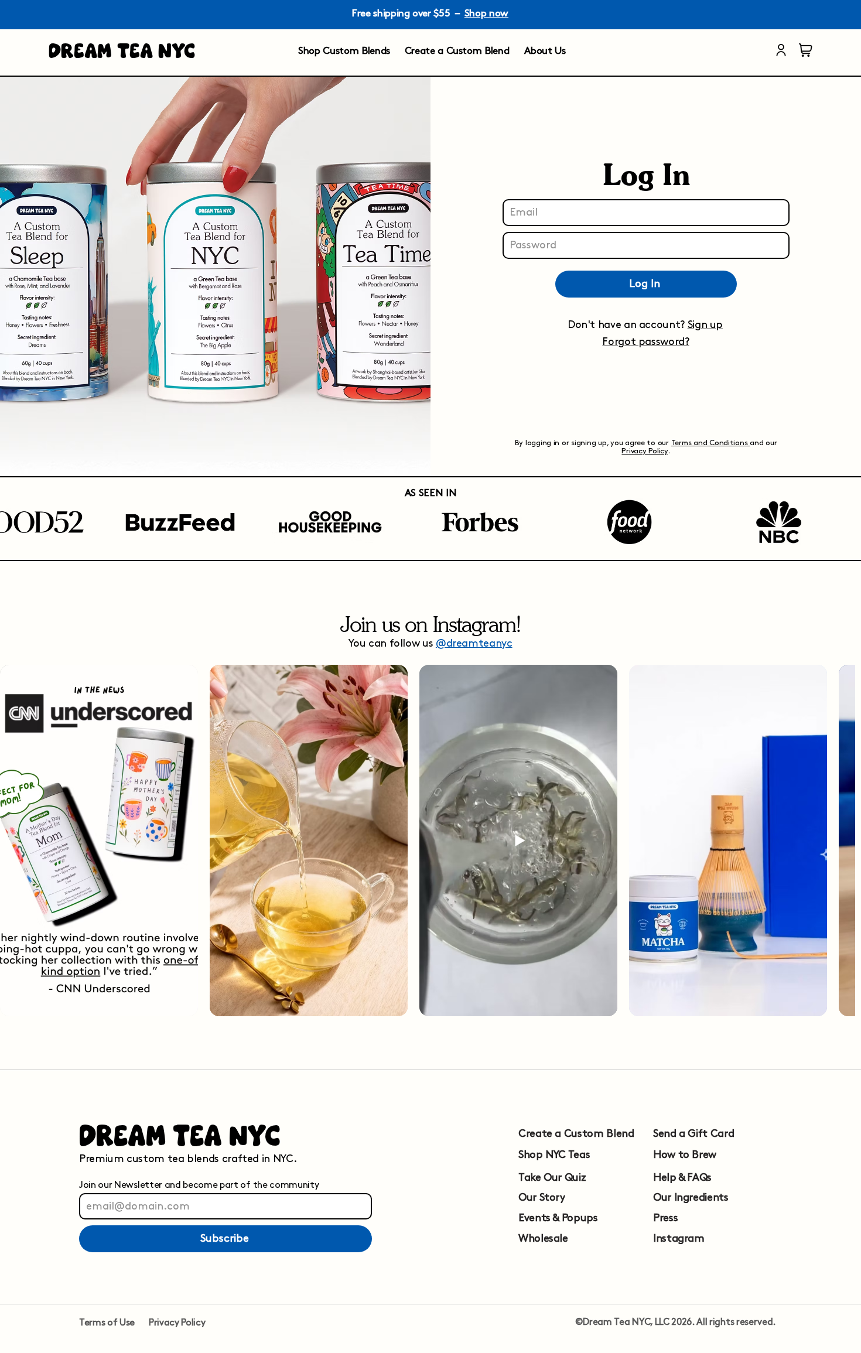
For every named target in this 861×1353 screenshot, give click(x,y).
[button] (645, 341)
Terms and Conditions (710, 442)
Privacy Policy (644, 451)
